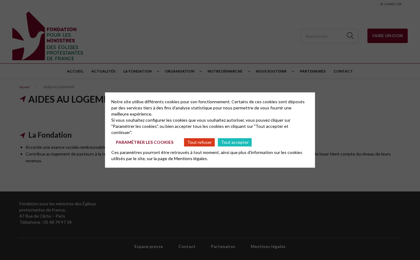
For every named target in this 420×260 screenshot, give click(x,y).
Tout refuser (199, 142)
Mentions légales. (191, 158)
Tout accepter (235, 142)
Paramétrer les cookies (144, 142)
